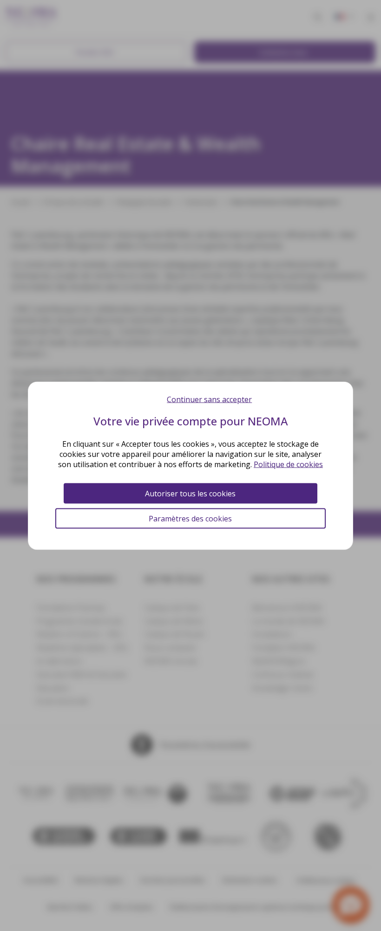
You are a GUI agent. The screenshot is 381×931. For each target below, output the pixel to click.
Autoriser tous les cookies (190, 493)
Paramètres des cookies (190, 518)
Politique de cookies (288, 464)
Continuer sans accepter (209, 399)
